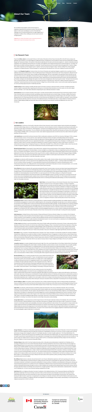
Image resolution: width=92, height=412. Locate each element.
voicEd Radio (20, 89)
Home (48, 3)
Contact (75, 3)
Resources (69, 3)
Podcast (58, 3)
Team (53, 3)
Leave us (16, 38)
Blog (63, 3)
